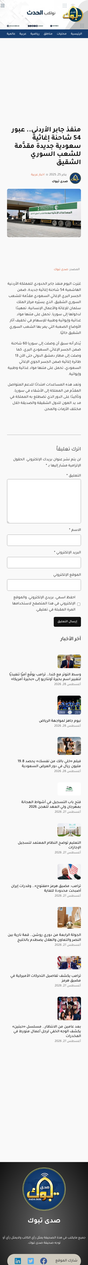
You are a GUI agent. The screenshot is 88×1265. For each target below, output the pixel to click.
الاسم (75, 530)
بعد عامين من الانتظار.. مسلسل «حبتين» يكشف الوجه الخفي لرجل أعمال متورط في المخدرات (46, 1031)
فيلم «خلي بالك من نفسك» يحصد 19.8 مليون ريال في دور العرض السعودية (49, 764)
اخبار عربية (38, 175)
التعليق (73, 476)
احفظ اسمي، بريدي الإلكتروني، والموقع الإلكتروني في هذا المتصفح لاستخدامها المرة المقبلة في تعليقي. (43, 604)
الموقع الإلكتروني (67, 575)
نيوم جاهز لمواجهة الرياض (60, 721)
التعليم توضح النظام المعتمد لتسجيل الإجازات (49, 845)
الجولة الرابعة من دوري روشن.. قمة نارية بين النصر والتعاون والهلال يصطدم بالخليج (44, 937)
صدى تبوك (61, 269)
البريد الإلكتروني (67, 553)
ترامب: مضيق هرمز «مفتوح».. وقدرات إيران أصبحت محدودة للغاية (46, 888)
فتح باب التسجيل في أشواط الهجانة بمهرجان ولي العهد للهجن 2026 (51, 804)
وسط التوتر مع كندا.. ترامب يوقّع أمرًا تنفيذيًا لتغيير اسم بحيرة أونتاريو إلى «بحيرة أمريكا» (45, 677)
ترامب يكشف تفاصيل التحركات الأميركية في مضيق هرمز (45, 978)
